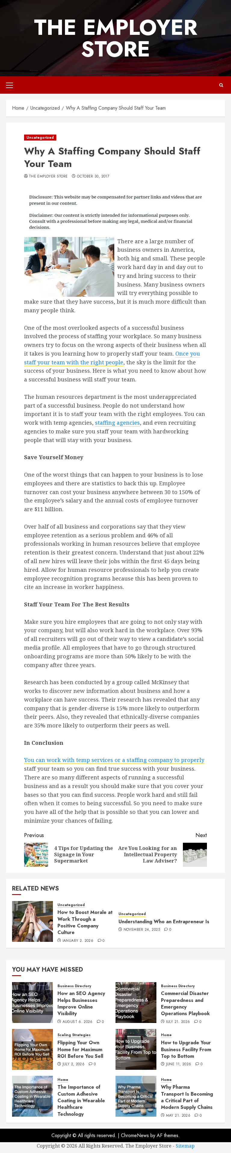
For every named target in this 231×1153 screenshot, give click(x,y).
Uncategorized (40, 137)
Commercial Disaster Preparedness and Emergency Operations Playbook (185, 1003)
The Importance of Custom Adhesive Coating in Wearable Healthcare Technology (81, 1101)
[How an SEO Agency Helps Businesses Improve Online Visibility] (32, 1002)
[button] (9, 85)
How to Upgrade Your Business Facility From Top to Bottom (186, 1049)
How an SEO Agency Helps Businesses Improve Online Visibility (81, 1003)
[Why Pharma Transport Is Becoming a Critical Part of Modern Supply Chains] (136, 1096)
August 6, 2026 (78, 1022)
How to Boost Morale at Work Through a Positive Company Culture (84, 922)
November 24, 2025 (142, 929)
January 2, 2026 (78, 941)
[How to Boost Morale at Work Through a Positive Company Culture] (32, 921)
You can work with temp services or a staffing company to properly (114, 759)
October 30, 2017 (93, 176)
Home (166, 1035)
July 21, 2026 (178, 1022)
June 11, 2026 (178, 1064)
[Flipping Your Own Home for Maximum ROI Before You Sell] (32, 1049)
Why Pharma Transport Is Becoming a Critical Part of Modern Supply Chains (187, 1097)
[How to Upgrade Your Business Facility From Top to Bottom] (136, 1049)
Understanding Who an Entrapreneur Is (164, 921)
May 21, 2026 (178, 1115)
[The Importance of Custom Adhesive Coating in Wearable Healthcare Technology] (32, 1096)
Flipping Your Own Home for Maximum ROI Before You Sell (80, 1049)
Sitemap (185, 1145)
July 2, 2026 (74, 1064)
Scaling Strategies (74, 1035)
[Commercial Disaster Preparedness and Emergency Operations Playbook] (136, 1002)
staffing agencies (117, 422)
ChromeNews (135, 1135)
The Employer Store (115, 38)
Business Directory (74, 986)
